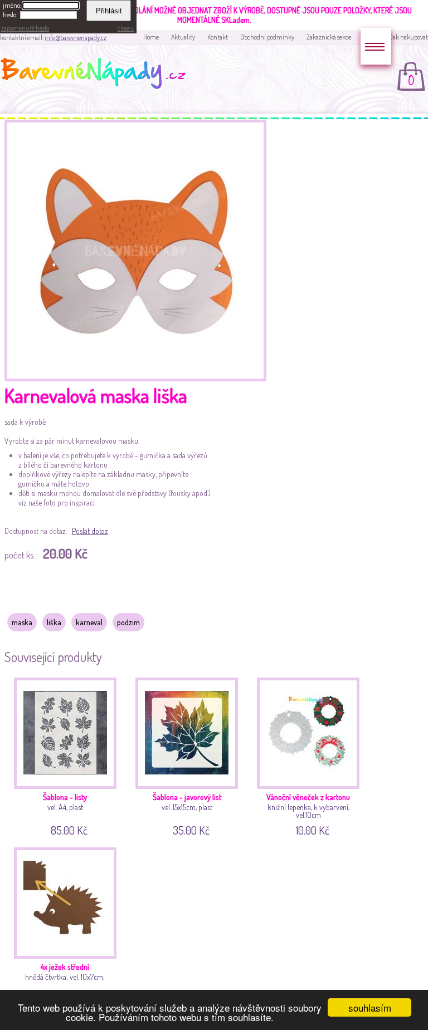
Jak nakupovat (409, 37)
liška (54, 622)
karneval (89, 622)
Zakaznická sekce (329, 37)
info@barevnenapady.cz (75, 37)
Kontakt (217, 37)
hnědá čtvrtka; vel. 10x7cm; (65, 983)
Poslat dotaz (90, 531)
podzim (128, 622)
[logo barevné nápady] (96, 75)
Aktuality (183, 37)
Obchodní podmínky (267, 37)
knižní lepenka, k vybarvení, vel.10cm (308, 813)
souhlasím (369, 1007)
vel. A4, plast (65, 813)
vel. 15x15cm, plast (187, 813)
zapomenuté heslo (25, 28)
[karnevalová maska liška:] (135, 378)
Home (151, 37)
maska (22, 622)
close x (126, 28)
